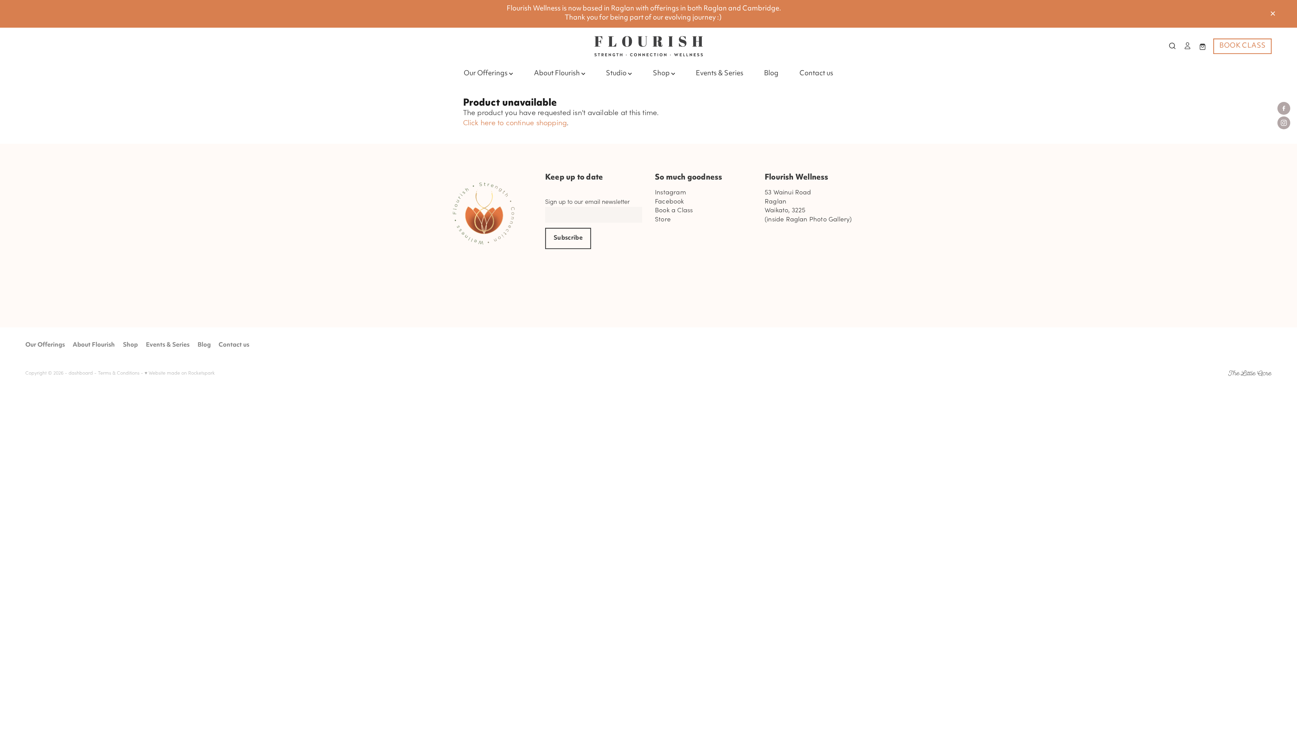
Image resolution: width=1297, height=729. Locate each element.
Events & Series (719, 74)
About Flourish (557, 74)
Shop (662, 74)
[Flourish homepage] (648, 46)
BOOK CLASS (1242, 46)
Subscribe (568, 238)
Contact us (816, 74)
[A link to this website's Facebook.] (1283, 108)
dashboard (81, 373)
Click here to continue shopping (515, 122)
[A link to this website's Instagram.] (1283, 122)
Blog (771, 74)
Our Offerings (486, 74)
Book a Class (674, 210)
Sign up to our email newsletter (587, 202)
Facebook (669, 201)
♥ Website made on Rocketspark (180, 373)
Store (663, 219)
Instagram (670, 192)
